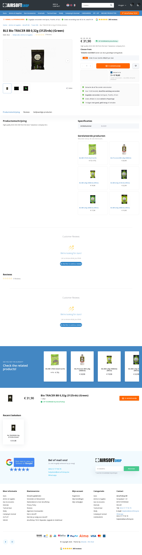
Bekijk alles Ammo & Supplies (23, 35)
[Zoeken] (111, 5)
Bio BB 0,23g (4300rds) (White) (89, 208)
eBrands (83, 542)
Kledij (61, 13)
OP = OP (96, 13)
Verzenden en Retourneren (36, 499)
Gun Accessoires (30, 13)
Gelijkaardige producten (42, 112)
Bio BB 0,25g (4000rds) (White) (120, 208)
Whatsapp (52, 475)
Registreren (76, 496)
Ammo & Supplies (15, 13)
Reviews (26, 112)
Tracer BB (34, 25)
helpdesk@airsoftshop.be (58, 472)
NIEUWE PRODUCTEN (108, 13)
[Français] (74, 5)
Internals (41, 13)
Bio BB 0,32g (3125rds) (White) (120, 183)
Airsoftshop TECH (130, 13)
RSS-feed (91, 542)
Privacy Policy (31, 505)
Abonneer (131, 469)
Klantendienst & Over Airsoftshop (38, 502)
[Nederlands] (68, 5)
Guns (5, 13)
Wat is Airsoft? (32, 514)
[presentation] (8, 61)
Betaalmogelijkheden (34, 496)
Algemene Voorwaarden (35, 511)
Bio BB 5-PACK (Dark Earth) (87, 158)
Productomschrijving (11, 112)
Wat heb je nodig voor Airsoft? (37, 517)
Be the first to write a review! (71, 264)
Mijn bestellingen (78, 499)
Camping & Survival (72, 13)
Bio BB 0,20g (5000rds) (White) (89, 183)
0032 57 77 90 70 (54, 469)
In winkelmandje (114, 66)
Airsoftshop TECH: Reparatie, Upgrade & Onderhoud (44, 520)
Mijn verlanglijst (77, 502)
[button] (107, 20)
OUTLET (6, 517)
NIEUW (5, 520)
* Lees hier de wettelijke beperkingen (106, 473)
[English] (71, 5)
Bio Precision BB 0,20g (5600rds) (121, 158)
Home (5, 25)
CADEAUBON (86, 13)
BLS (8, 35)
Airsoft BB (26, 25)
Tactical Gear (52, 13)
